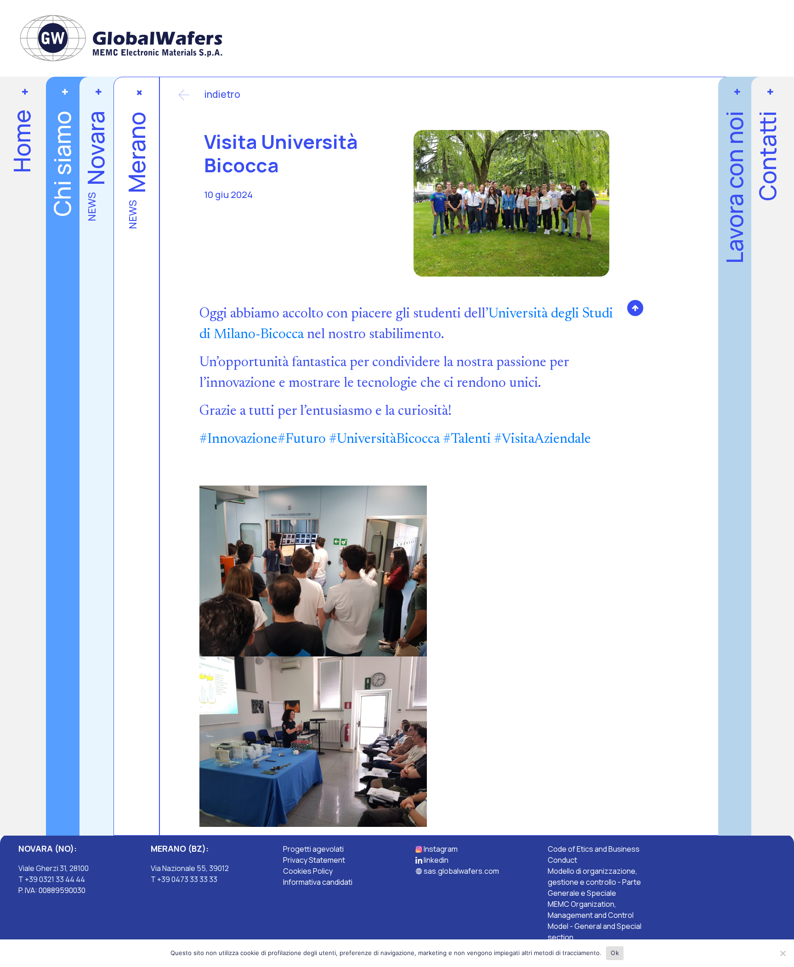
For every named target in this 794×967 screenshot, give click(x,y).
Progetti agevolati (313, 849)
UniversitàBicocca (384, 440)
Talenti (467, 440)
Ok (615, 952)
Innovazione (238, 440)
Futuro (302, 440)
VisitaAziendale (542, 440)
